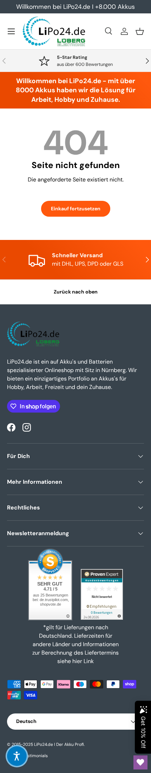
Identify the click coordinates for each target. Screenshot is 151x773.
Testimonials (35, 756)
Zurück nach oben (76, 292)
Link (89, 661)
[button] (139, 31)
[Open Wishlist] (140, 762)
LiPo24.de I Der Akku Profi (59, 744)
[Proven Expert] (102, 594)
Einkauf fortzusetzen (75, 208)
